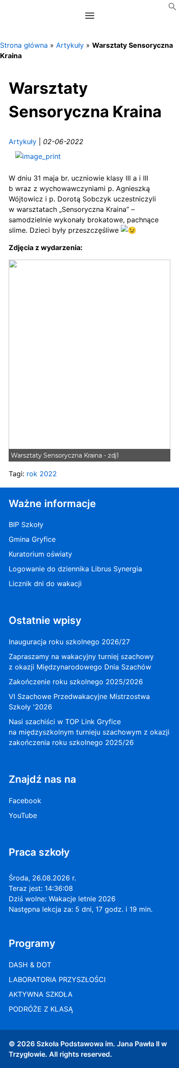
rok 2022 (42, 473)
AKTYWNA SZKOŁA (41, 994)
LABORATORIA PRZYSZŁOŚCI (57, 979)
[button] (172, 8)
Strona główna (24, 45)
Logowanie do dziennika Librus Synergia (75, 568)
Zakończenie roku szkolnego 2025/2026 (76, 681)
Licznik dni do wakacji (45, 583)
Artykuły (70, 45)
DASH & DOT (30, 964)
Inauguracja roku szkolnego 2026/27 (69, 641)
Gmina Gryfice (32, 539)
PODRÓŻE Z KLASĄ (41, 1009)
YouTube (23, 815)
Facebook (25, 800)
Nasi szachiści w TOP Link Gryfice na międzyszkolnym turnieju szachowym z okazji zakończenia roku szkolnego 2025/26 (89, 732)
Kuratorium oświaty (40, 554)
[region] (89, 360)
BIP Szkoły (26, 524)
